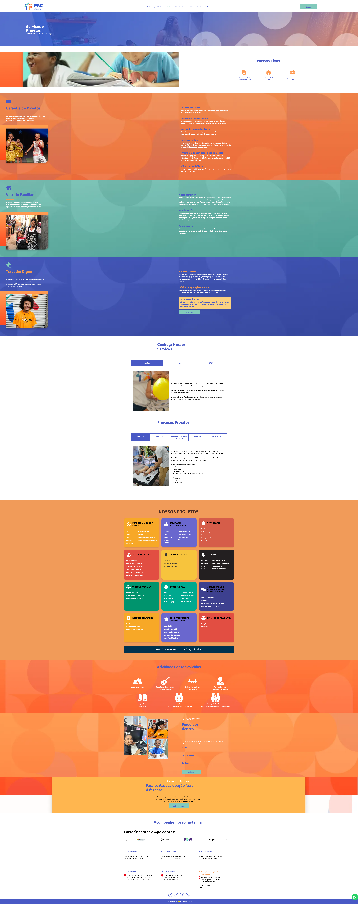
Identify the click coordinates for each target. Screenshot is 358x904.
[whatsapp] (188, 895)
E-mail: (184, 747)
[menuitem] (150, 6)
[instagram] (176, 895)
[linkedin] (182, 895)
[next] (226, 839)
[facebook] (170, 895)
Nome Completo (188, 755)
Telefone (185, 763)
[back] (126, 839)
